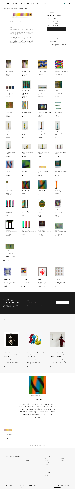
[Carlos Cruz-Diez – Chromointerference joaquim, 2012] (10, 224)
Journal (33, 3)
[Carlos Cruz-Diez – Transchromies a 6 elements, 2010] (10, 203)
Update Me (62, 302)
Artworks (26, 3)
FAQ (46, 458)
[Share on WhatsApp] (57, 38)
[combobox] (53, 3)
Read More (6, 366)
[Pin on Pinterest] (55, 38)
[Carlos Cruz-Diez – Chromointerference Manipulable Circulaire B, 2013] (42, 203)
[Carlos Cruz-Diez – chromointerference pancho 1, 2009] (10, 184)
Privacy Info (63, 487)
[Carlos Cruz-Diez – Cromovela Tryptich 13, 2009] (59, 145)
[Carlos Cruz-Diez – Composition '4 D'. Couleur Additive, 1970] (59, 64)
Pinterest (62, 460)
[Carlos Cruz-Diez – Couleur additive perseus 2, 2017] (26, 64)
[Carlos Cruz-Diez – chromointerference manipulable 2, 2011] (59, 164)
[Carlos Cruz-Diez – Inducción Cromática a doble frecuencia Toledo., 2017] (59, 224)
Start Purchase (56, 29)
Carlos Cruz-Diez (14, 8)
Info (38, 3)
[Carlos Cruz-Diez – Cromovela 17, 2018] (10, 125)
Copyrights (9, 485)
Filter (68, 53)
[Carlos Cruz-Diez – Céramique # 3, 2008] (42, 184)
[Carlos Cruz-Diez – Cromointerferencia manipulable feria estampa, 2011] (42, 105)
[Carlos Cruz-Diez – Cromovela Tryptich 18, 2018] (26, 145)
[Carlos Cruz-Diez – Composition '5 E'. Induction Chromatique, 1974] (42, 64)
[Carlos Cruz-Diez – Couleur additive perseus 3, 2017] (10, 64)
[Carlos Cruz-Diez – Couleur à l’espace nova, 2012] (26, 105)
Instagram (62, 456)
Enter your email (30, 300)
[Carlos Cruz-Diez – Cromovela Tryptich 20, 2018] (42, 145)
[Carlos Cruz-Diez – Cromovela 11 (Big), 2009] (42, 125)
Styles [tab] (20, 21)
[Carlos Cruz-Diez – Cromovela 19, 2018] (26, 125)
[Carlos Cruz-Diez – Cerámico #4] (26, 164)
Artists (20, 3)
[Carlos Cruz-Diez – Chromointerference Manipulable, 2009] (42, 224)
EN (69, 3)
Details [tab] (11, 21)
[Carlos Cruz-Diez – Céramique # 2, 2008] (26, 184)
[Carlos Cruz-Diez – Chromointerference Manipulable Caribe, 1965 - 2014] (59, 203)
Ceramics (55, 18)
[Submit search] (64, 3)
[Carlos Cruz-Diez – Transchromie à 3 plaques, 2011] (59, 184)
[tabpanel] (22, 35)
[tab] (5, 54)
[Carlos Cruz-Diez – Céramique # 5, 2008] (10, 164)
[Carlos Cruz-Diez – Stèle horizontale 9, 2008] (42, 84)
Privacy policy (32, 485)
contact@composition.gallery (13, 456)
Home (5, 8)
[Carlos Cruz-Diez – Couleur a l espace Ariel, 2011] (26, 203)
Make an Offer (56, 33)
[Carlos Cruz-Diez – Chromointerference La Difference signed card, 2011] (26, 84)
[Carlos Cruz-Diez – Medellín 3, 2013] (10, 105)
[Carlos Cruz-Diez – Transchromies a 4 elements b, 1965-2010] (26, 224)
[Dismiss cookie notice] (66, 487)
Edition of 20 (55, 23)
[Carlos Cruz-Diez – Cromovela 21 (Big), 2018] (59, 125)
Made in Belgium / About (50, 456)
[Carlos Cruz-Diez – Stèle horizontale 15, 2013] (42, 164)
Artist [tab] (16, 21)
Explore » (37, 417)
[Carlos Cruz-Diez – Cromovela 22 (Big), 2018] (10, 145)
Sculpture (55, 20)
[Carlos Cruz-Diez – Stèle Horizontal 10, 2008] (59, 105)
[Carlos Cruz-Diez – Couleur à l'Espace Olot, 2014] (10, 244)
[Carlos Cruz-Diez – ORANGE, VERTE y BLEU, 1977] (10, 84)
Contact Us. (58, 45)
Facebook (62, 458)
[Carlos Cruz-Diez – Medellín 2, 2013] (59, 84)
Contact (46, 464)
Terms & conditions (20, 485)
